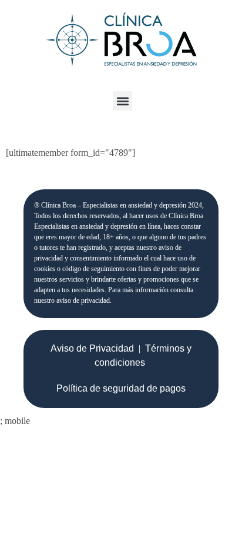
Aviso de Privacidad (92, 348)
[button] (122, 101)
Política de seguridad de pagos (121, 388)
